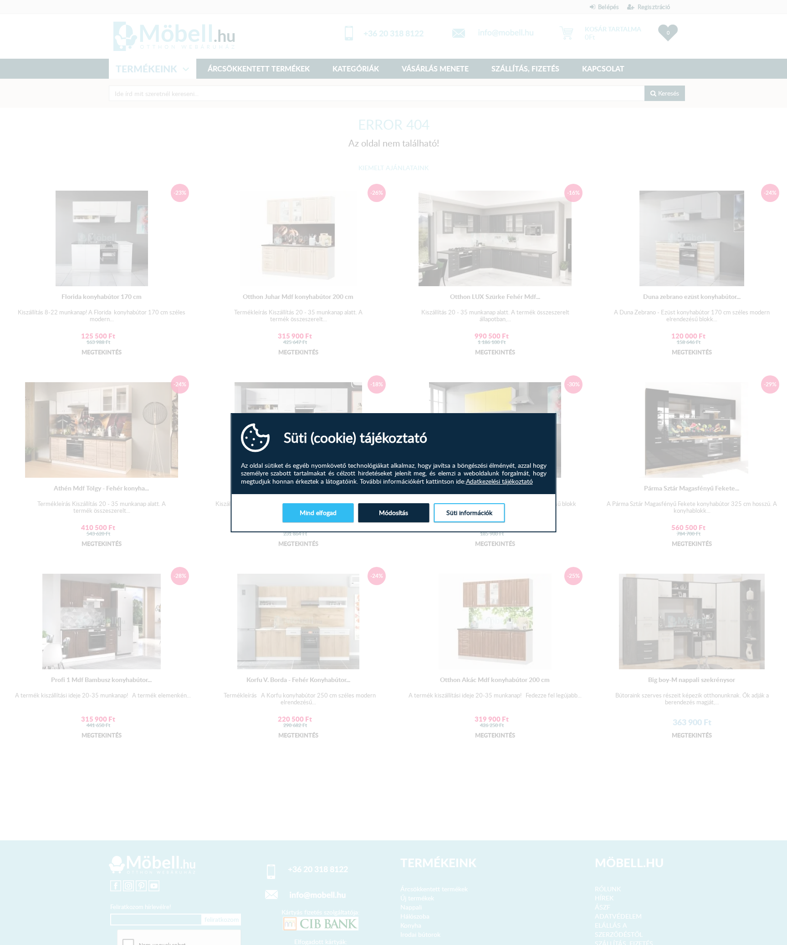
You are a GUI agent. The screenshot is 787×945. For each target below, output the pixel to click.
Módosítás (393, 512)
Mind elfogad (318, 512)
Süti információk (469, 512)
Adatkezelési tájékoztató (499, 481)
